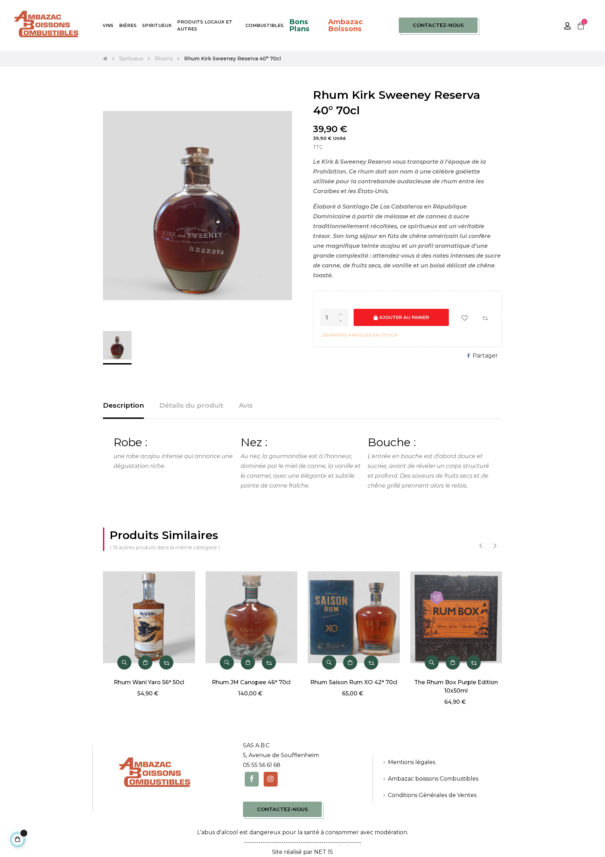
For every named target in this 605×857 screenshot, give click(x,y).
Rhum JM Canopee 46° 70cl (251, 682)
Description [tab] (123, 405)
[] (145, 662)
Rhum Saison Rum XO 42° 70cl (353, 682)
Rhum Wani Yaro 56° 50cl (149, 682)
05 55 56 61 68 (261, 765)
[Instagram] (271, 779)
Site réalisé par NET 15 (302, 852)
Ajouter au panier (403, 317)
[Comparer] (485, 318)
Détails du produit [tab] (191, 405)
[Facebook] (252, 779)
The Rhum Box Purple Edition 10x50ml (456, 686)
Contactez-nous (438, 25)
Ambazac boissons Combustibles (433, 778)
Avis (246, 405)
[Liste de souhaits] (464, 318)
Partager (485, 355)
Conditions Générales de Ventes (432, 795)
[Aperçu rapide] (124, 662)
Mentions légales (411, 762)
